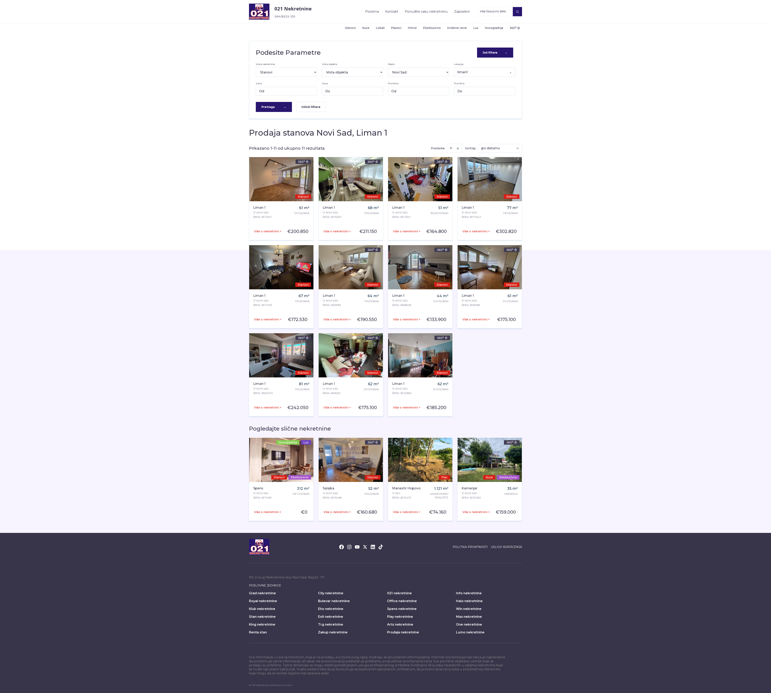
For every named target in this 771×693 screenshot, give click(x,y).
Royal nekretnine (263, 601)
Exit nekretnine (330, 617)
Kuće (365, 28)
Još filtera (495, 52)
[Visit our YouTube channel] (357, 547)
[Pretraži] (517, 11)
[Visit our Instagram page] (349, 547)
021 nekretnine (399, 593)
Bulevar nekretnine (334, 601)
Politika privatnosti (470, 547)
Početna (372, 11)
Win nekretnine (468, 609)
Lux (475, 28)
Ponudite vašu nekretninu (426, 11)
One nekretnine (469, 624)
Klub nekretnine (262, 609)
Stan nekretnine (262, 617)
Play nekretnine (400, 617)
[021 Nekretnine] (259, 12)
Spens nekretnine (402, 609)
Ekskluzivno (432, 28)
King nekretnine (262, 624)
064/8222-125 (284, 16)
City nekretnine (330, 593)
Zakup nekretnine (333, 632)
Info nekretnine (469, 593)
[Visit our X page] (365, 547)
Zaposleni (462, 11)
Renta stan (258, 632)
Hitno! (412, 28)
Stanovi (350, 28)
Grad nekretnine (262, 593)
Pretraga (273, 107)
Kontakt (391, 11)
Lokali (380, 28)
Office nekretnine (402, 601)
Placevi (396, 28)
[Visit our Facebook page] (341, 547)
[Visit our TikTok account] (380, 547)
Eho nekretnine (330, 609)
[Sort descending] (458, 148)
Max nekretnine (469, 617)
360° (513, 28)
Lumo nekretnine (470, 632)
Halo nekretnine (469, 601)
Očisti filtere (310, 107)
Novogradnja (494, 28)
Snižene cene (457, 28)
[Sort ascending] (451, 148)
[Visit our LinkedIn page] (372, 547)
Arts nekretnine (400, 624)
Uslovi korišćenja (506, 547)
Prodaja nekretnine (403, 632)
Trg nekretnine (330, 624)
